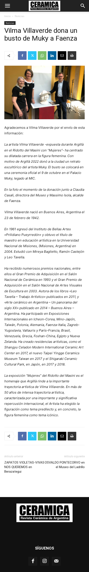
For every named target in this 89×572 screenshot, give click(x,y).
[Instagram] (44, 561)
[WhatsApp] (42, 55)
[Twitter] (32, 55)
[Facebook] (22, 55)
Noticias (19, 16)
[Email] (62, 55)
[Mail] (56, 561)
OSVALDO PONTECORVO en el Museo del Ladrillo (65, 465)
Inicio (7, 16)
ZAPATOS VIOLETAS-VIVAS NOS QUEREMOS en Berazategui (24, 467)
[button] (7, 6)
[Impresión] (72, 55)
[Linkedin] (52, 55)
